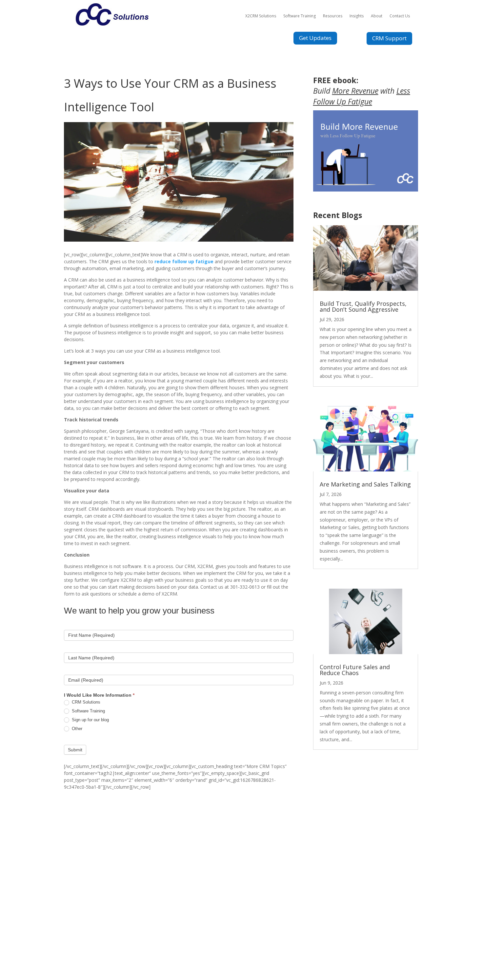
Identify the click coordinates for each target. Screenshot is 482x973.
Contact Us (400, 16)
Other (76, 728)
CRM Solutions (85, 702)
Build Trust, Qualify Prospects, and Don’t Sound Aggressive (363, 306)
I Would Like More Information (99, 695)
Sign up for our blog (89, 719)
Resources (332, 16)
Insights (357, 16)
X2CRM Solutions (260, 16)
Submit (75, 749)
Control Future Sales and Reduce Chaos (355, 670)
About (376, 16)
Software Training (299, 16)
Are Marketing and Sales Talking (365, 484)
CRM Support (389, 38)
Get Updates (315, 38)
